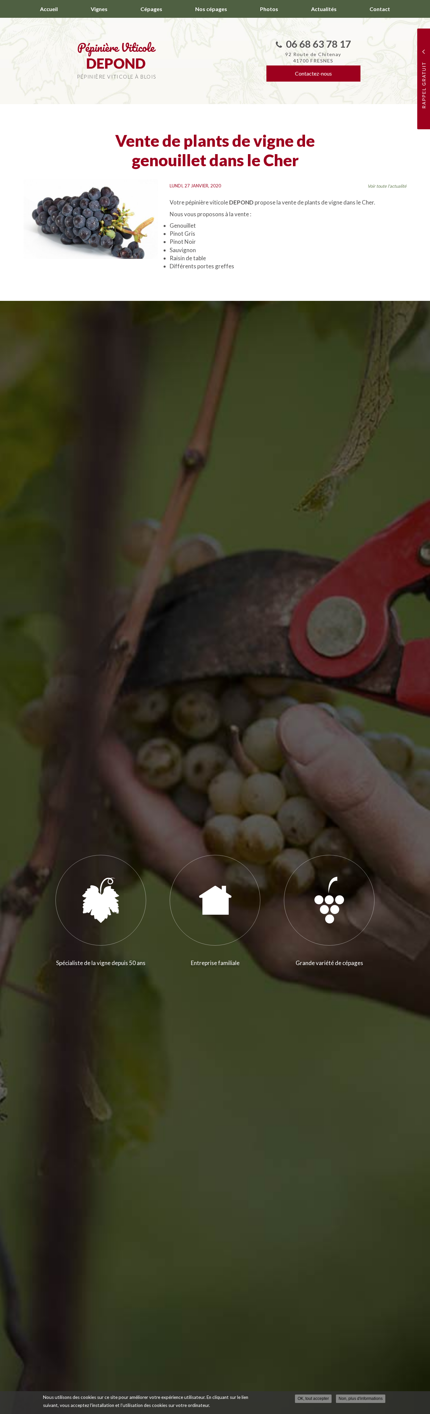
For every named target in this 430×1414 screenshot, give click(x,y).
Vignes (99, 9)
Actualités (324, 9)
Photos (269, 9)
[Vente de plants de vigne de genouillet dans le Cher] (91, 219)
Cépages (151, 9)
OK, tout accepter (313, 1398)
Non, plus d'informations (361, 1398)
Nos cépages (211, 9)
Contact (380, 9)
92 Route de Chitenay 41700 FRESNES (313, 57)
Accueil (49, 9)
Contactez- (313, 73)
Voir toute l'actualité (387, 186)
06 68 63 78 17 (318, 44)
